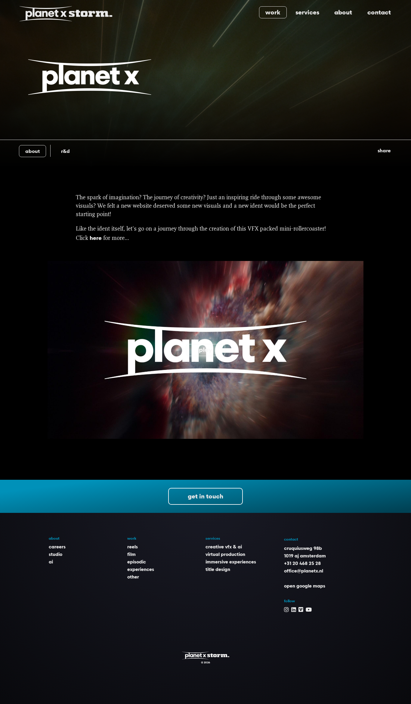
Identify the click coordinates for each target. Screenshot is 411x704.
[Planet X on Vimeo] (300, 609)
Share (384, 150)
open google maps (304, 586)
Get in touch (205, 496)
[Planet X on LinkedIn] (293, 609)
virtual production (225, 554)
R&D (65, 151)
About (343, 12)
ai (51, 562)
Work (272, 12)
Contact (379, 12)
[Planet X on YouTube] (309, 609)
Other (133, 577)
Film (131, 554)
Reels (132, 547)
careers (57, 547)
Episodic (136, 562)
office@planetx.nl (303, 571)
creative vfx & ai (224, 547)
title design (218, 569)
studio (55, 554)
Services (307, 12)
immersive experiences (231, 562)
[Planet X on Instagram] (286, 609)
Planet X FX (205, 655)
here (96, 237)
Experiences (140, 569)
